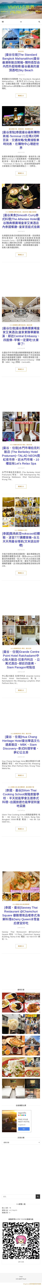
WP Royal (23, 1279)
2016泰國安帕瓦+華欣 (18, 648)
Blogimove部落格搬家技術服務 (32, 1284)
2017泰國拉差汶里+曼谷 (17, 444)
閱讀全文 (21, 95)
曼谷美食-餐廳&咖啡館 (30, 212)
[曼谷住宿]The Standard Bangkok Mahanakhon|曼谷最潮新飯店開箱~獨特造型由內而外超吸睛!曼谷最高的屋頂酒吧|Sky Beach (21, 62)
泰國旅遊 (21, 129)
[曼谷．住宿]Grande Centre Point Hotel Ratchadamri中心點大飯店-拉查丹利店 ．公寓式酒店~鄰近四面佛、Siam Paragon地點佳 (21, 659)
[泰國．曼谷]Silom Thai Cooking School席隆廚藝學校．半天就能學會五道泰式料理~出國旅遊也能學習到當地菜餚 (21, 798)
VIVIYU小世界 (21, 7)
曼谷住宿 (21, 51)
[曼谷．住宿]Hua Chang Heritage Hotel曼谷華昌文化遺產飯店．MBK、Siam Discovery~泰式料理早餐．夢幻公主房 (21, 744)
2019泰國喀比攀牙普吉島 (13, 212)
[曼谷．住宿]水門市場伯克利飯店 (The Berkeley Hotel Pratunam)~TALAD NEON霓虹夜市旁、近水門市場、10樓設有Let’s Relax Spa (21, 455)
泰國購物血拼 (29, 129)
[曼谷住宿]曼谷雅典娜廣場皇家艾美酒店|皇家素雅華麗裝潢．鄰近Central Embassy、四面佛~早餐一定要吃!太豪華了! (21, 336)
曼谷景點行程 (13, 129)
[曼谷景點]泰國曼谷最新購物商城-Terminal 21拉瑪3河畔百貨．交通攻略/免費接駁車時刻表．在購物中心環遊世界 (21, 140)
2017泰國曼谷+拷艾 (21, 530)
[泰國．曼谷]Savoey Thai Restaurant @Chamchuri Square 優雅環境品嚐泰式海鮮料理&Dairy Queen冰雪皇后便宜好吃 (21, 915)
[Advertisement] (21, 281)
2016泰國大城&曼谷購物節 (16, 787)
